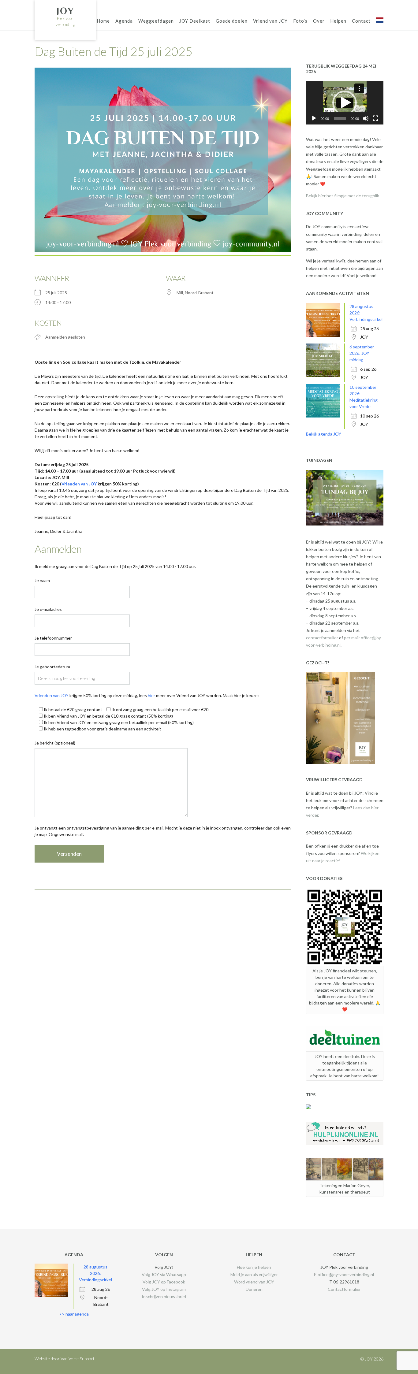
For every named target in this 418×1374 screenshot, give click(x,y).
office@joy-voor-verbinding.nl (346, 1274)
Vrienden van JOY (79, 483)
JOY (65, 11)
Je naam (42, 580)
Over (319, 21)
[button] (344, 103)
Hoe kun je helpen (254, 1267)
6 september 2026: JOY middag (361, 353)
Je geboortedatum (52, 666)
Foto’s (300, 21)
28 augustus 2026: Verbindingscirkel (95, 1273)
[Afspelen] (314, 118)
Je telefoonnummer (53, 638)
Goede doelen (232, 21)
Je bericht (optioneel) (55, 742)
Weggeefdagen (156, 21)
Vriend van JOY (270, 21)
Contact (361, 21)
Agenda (124, 21)
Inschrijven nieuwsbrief (164, 1296)
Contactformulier (344, 1289)
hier (151, 695)
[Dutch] (379, 21)
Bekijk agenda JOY (323, 433)
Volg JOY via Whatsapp (164, 1274)
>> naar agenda (74, 1313)
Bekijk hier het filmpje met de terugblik (342, 195)
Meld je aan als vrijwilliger (254, 1274)
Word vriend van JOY (254, 1281)
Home (103, 21)
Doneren (254, 1289)
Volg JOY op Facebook (164, 1281)
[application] (344, 102)
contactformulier (322, 637)
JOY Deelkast (194, 21)
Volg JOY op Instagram (164, 1289)
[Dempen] (366, 118)
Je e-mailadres (48, 609)
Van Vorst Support (78, 1358)
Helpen (338, 21)
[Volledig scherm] (375, 118)
